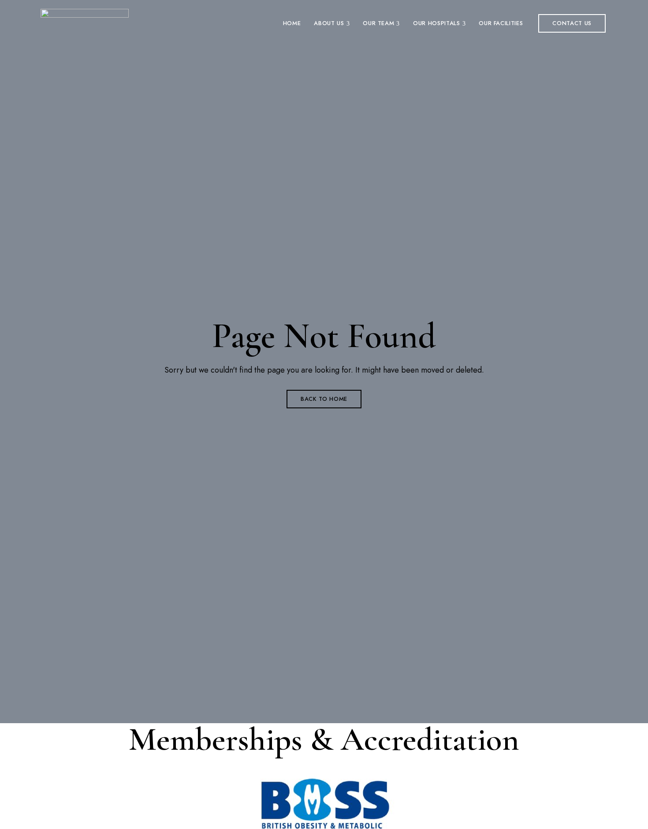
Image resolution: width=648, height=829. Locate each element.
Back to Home (324, 399)
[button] (572, 23)
